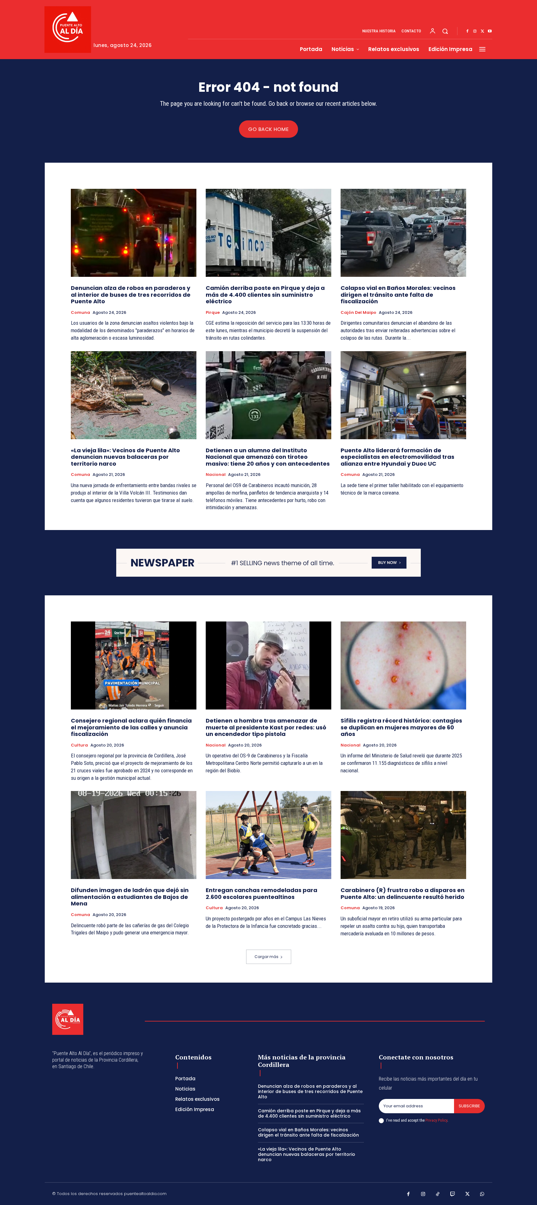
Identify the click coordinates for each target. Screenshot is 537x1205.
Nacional (216, 474)
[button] (445, 31)
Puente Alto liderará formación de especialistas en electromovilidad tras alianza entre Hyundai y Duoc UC (397, 457)
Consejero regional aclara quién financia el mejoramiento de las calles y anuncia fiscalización (131, 727)
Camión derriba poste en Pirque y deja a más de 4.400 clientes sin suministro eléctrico (265, 294)
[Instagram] (475, 31)
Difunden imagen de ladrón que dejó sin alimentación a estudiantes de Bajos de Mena (130, 896)
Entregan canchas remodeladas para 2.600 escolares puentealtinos (261, 893)
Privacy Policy (436, 1120)
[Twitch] (453, 1194)
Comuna (80, 312)
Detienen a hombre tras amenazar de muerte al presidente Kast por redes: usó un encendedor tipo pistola (266, 727)
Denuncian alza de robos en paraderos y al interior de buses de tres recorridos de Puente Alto (130, 294)
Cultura (79, 745)
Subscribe (469, 1106)
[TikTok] (438, 1194)
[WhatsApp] (482, 1194)
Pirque (213, 312)
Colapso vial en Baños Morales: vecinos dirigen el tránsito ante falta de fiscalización (398, 294)
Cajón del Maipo (358, 312)
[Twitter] (482, 31)
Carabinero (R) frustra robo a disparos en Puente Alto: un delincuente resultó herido (403, 893)
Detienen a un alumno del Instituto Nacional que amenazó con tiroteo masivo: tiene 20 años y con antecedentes (268, 457)
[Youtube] (489, 31)
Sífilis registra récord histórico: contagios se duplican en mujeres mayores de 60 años (401, 727)
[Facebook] (467, 31)
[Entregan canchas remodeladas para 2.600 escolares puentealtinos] (268, 835)
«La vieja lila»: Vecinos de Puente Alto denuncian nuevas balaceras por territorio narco (125, 457)
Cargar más (266, 956)
